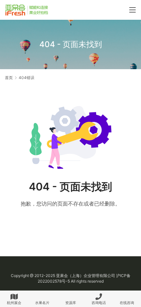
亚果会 (62, 275)
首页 (9, 77)
